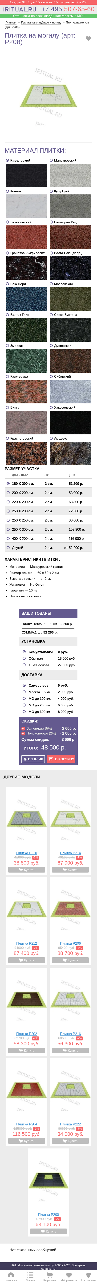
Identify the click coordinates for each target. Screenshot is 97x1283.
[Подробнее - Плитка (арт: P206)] (70, 921)
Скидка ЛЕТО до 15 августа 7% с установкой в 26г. (48, 2)
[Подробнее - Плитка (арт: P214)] (70, 831)
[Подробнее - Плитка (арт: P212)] (26, 921)
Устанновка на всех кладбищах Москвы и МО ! (49, 16)
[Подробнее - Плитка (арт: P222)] (70, 1102)
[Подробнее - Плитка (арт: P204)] (26, 1102)
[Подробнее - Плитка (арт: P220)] (26, 831)
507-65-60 (68, 9)
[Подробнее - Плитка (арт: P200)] (48, 1192)
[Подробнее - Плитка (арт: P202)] (26, 1012)
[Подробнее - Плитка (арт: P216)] (70, 1012)
